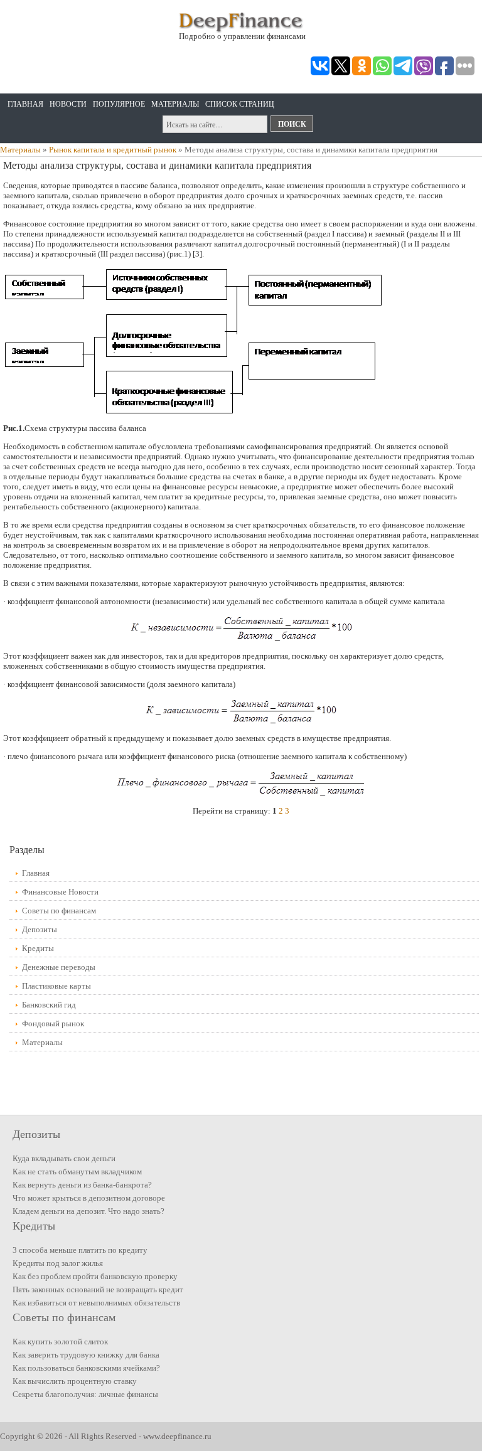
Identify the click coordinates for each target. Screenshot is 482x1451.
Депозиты (39, 929)
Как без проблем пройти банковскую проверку (95, 1276)
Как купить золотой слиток (60, 1341)
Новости (68, 104)
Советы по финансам (59, 910)
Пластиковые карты (56, 986)
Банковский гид (49, 1004)
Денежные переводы (58, 967)
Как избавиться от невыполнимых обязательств (96, 1302)
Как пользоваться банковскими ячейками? (86, 1368)
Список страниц (239, 104)
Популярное (119, 104)
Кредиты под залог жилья (58, 1263)
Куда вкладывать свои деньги (64, 1158)
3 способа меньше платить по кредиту (80, 1250)
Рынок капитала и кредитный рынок (112, 149)
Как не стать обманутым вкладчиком (77, 1171)
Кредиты (38, 948)
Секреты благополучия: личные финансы (85, 1394)
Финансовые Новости (60, 891)
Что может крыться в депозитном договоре (89, 1198)
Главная (25, 104)
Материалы (175, 104)
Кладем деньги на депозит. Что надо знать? (88, 1211)
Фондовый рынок (53, 1023)
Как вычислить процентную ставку (75, 1381)
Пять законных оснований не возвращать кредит (98, 1289)
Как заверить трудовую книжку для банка (86, 1354)
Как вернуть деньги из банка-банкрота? (82, 1184)
